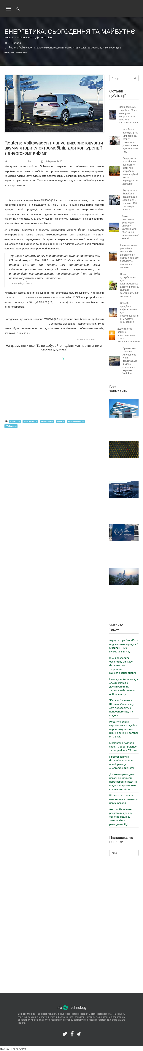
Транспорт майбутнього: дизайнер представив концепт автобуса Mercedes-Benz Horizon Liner (124, 509)
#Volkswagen (11, 426)
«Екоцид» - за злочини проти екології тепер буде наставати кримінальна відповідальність (124, 553)
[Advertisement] (54, 390)
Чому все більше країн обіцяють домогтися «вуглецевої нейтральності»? (124, 468)
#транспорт (15, 421)
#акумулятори (47, 421)
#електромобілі (30, 421)
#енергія (60, 421)
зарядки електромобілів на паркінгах (26, 323)
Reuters (100, 339)
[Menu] (7, 8)
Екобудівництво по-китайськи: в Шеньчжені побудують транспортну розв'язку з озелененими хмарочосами (123, 599)
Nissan (20, 297)
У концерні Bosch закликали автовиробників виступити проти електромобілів (124, 427)
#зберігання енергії (76, 421)
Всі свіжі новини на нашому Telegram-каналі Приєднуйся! (54, 192)
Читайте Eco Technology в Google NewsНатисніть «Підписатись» (54, 358)
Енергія (35, 161)
